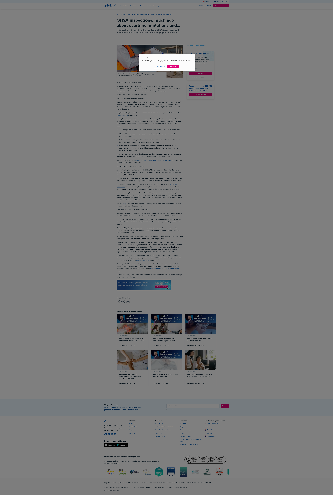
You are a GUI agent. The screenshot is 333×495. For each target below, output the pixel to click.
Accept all (173, 66)
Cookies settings (160, 66)
